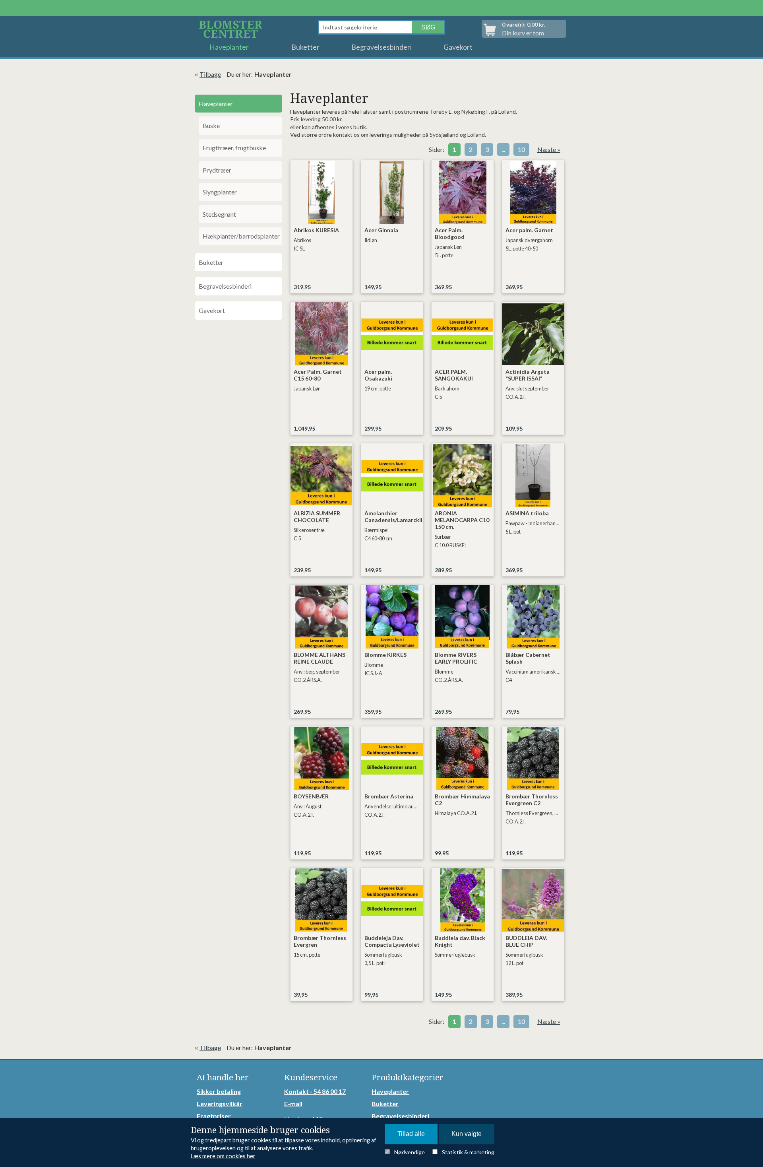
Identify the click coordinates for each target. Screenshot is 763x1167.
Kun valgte (466, 1133)
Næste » (548, 149)
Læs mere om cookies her (223, 1156)
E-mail (293, 1103)
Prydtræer (217, 170)
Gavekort (458, 47)
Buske (211, 125)
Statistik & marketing (468, 1152)
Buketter (305, 47)
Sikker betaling (219, 1091)
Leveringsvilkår (219, 1103)
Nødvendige (409, 1152)
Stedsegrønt (219, 214)
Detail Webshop (232, 29)
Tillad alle (411, 1133)
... (503, 149)
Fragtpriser (214, 1116)
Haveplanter (229, 47)
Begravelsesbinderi (381, 47)
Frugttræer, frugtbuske (234, 147)
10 (521, 149)
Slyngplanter (220, 192)
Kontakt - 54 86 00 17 (315, 1091)
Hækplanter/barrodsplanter (241, 236)
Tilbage (210, 74)
